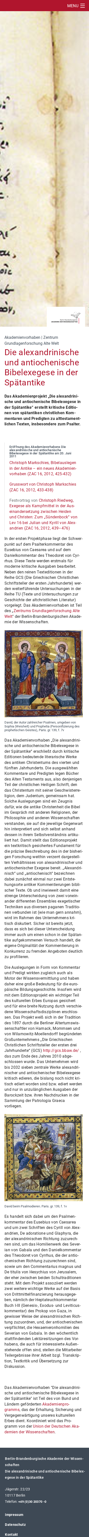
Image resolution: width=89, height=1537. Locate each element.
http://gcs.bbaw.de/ (61, 1050)
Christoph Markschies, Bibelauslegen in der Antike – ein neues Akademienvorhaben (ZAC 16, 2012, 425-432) (42, 468)
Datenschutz (15, 1525)
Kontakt (11, 1535)
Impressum (14, 1515)
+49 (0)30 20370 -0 (32, 1502)
